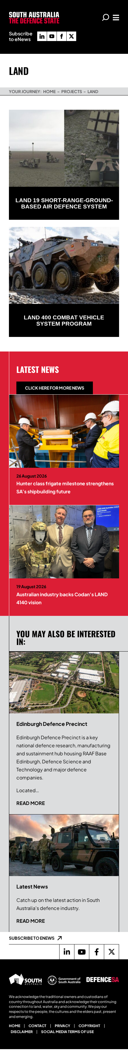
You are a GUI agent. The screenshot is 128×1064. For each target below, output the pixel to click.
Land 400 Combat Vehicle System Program (64, 320)
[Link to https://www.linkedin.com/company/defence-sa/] (66, 951)
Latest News (37, 369)
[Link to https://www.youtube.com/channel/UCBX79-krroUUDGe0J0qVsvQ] (81, 951)
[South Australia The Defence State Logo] (34, 14)
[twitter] (71, 36)
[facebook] (61, 36)
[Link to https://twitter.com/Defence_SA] (111, 951)
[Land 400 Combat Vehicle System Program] (64, 265)
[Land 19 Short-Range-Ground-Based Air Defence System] (64, 148)
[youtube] (52, 36)
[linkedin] (42, 36)
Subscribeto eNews (20, 36)
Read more (30, 803)
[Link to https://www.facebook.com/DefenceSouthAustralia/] (96, 951)
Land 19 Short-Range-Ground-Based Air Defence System (64, 203)
